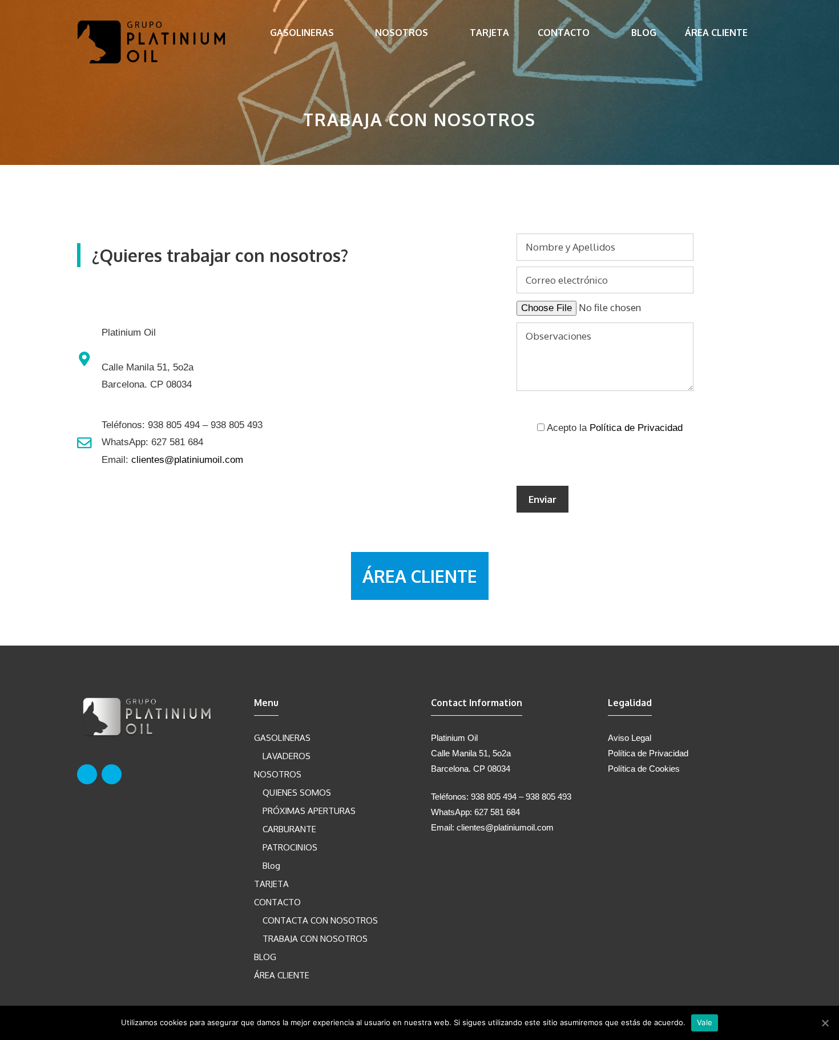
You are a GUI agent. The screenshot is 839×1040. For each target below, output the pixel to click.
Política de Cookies (644, 768)
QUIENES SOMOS (297, 792)
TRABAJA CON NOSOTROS (315, 938)
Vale (704, 1022)
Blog (271, 865)
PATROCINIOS (290, 847)
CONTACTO (564, 32)
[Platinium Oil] (151, 41)
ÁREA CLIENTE (716, 32)
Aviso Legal (629, 738)
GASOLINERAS (302, 32)
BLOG (643, 32)
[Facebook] (87, 774)
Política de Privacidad (636, 427)
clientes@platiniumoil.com (187, 459)
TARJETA (489, 32)
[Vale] (824, 1023)
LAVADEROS (286, 756)
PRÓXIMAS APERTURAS (309, 810)
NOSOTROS (401, 32)
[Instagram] (112, 774)
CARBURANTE (289, 829)
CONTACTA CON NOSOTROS (320, 920)
